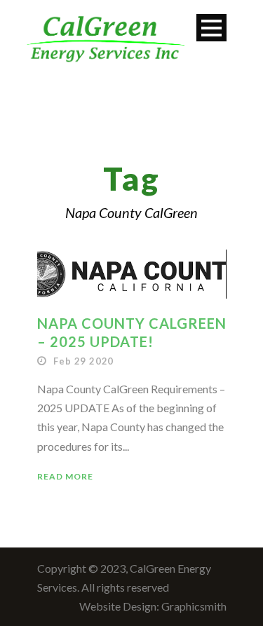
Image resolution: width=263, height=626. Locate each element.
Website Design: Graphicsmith (153, 606)
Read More (65, 476)
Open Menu (211, 27)
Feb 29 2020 (83, 361)
